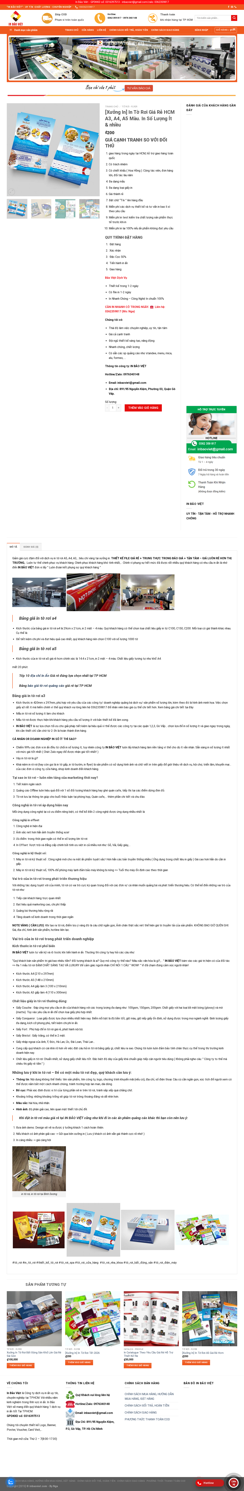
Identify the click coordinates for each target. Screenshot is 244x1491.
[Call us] (235, 7)
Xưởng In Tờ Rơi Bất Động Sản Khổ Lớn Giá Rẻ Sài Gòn (34, 1354)
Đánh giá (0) (30, 546)
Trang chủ (111, 106)
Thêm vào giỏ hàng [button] (20, 1365)
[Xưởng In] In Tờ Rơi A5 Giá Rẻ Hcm (203, 1352)
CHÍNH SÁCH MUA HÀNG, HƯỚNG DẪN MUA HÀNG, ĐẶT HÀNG (149, 1396)
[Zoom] (11, 191)
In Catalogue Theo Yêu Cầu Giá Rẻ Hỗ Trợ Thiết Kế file (148, 1354)
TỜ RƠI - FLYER (129, 106)
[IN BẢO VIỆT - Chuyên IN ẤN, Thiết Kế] (21, 18)
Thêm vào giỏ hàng (143, 408)
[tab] (13, 546)
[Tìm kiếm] (234, 18)
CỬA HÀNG (88, 30)
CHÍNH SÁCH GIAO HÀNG (165, 30)
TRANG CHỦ (71, 30)
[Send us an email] (232, 7)
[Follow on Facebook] (229, 7)
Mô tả (13, 546)
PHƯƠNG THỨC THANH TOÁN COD (147, 1419)
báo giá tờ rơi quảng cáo (46, 686)
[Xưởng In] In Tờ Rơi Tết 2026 (82, 1352)
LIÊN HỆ (101, 30)
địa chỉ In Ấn (39, 676)
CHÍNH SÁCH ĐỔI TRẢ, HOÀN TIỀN (128, 30)
